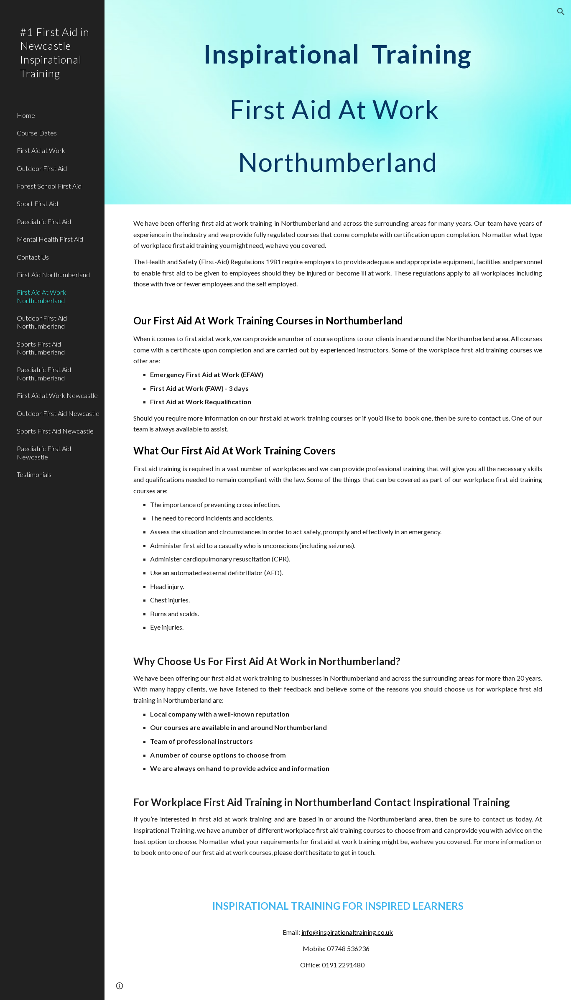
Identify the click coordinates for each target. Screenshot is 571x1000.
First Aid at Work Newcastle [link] (57, 395)
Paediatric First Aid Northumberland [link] (44, 373)
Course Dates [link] (37, 133)
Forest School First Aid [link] (49, 186)
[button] (561, 12)
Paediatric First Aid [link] (44, 221)
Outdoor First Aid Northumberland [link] (42, 322)
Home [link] (26, 115)
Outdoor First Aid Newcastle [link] (58, 413)
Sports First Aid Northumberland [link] (41, 348)
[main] (338, 102)
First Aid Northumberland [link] (53, 274)
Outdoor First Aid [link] (42, 168)
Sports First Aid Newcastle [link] (55, 431)
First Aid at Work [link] (41, 150)
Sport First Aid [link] (37, 203)
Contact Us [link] (33, 257)
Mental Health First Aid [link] (50, 239)
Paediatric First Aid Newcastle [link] (44, 452)
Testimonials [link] (34, 474)
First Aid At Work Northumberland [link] (41, 296)
